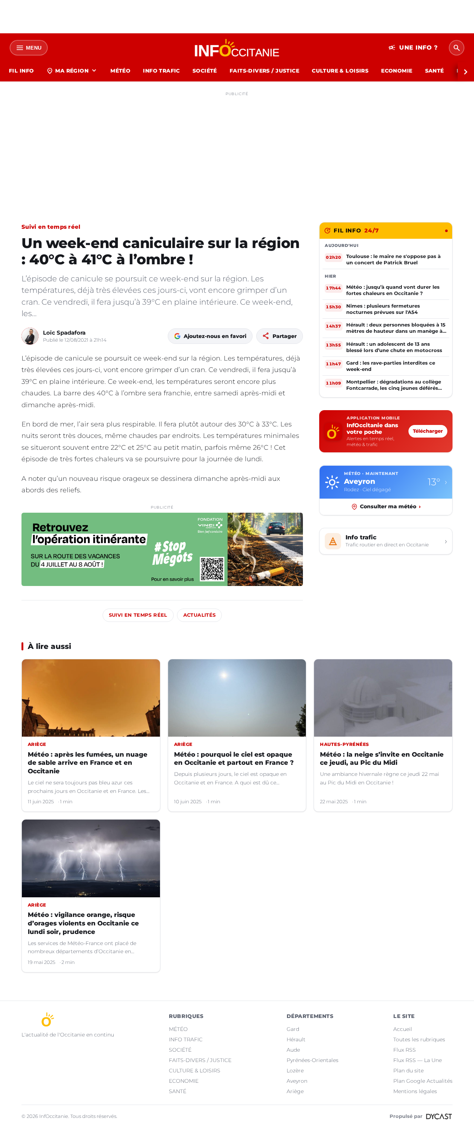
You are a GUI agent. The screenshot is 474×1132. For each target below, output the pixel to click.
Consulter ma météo (390, 506)
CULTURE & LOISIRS (340, 70)
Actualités (199, 615)
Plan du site (408, 1070)
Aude (293, 1049)
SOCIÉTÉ (205, 70)
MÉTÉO (120, 70)
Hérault (296, 1039)
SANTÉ (434, 70)
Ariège (295, 1091)
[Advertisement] (237, 151)
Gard (293, 1029)
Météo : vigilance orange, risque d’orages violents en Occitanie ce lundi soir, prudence (83, 923)
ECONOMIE (396, 70)
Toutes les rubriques (419, 1039)
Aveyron (297, 1081)
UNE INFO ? (413, 47)
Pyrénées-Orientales (312, 1060)
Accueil (402, 1029)
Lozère (295, 1070)
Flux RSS (404, 1049)
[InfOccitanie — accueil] (237, 47)
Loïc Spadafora (64, 332)
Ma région (72, 70)
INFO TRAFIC (161, 70)
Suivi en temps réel (51, 226)
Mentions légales (415, 1091)
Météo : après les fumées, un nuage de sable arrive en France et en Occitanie (87, 763)
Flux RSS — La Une (417, 1060)
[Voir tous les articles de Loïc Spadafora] (30, 336)
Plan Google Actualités (423, 1081)
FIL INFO (21, 70)
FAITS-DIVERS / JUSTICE (264, 70)
